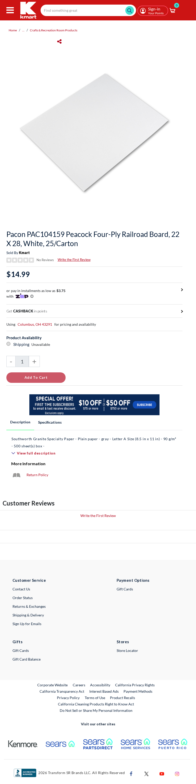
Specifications (50, 422)
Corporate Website (52, 684)
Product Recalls (123, 697)
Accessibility (100, 685)
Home (13, 30)
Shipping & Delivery (28, 615)
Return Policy (37, 475)
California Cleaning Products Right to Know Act (96, 704)
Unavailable (41, 344)
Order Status (23, 598)
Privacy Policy (68, 698)
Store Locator (127, 650)
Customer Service (29, 580)
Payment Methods (138, 691)
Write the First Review (74, 260)
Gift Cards (125, 589)
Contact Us (21, 589)
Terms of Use (95, 698)
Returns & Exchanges (29, 606)
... (23, 30)
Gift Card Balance (27, 659)
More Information (28, 463)
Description (20, 422)
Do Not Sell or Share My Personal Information (96, 710)
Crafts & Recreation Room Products (53, 30)
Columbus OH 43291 (35, 324)
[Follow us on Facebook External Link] (131, 773)
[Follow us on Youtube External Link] (162, 773)
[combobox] (88, 10)
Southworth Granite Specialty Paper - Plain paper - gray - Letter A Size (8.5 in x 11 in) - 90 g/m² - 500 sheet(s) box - (93, 442)
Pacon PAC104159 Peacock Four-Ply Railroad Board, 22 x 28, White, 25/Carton (92, 239)
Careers (79, 684)
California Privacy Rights (135, 685)
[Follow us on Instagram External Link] (177, 773)
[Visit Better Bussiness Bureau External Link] (25, 772)
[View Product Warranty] (16, 475)
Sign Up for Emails (27, 624)
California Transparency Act (62, 691)
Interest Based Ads (104, 691)
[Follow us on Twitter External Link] (146, 773)
